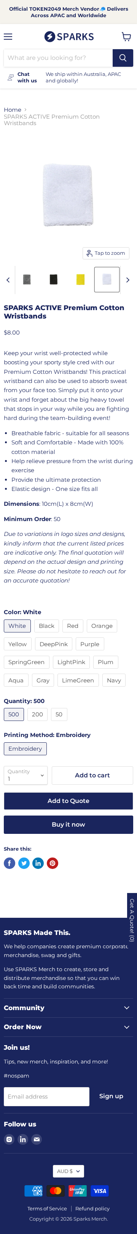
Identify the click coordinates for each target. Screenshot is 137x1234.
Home (12, 109)
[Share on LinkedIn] (38, 863)
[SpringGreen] (27, 670)
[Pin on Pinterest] (52, 863)
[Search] (123, 58)
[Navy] (115, 688)
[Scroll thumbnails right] (126, 280)
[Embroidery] (26, 757)
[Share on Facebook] (9, 863)
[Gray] (44, 688)
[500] (15, 722)
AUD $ (65, 1171)
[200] (38, 722)
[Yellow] (18, 652)
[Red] (73, 634)
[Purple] (91, 652)
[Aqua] (17, 688)
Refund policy (92, 1208)
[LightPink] (72, 670)
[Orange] (103, 634)
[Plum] (106, 670)
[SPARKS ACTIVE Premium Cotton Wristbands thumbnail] (27, 279)
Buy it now (68, 824)
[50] (60, 722)
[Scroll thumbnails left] (9, 280)
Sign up (111, 1096)
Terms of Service (47, 1208)
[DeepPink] (55, 652)
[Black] (47, 634)
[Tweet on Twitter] (24, 863)
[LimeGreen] (79, 688)
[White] (18, 634)
